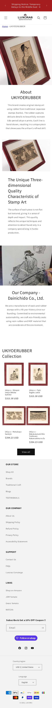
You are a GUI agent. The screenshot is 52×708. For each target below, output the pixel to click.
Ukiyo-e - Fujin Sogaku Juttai (35, 391)
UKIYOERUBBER (17, 26)
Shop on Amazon (14, 590)
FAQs (8, 566)
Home (5, 26)
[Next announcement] (46, 5)
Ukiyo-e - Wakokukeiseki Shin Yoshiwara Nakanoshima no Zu (37, 435)
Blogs (8, 491)
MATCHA (9, 609)
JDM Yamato (11, 597)
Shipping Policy (13, 522)
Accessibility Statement (17, 541)
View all (26, 452)
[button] (6, 18)
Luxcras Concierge (14, 572)
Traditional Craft (13, 485)
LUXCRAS (29, 703)
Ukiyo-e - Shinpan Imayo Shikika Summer (12, 392)
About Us (10, 516)
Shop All (10, 472)
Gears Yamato (12, 603)
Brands (9, 478)
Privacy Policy (12, 535)
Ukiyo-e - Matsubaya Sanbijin (13, 433)
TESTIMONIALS (12, 498)
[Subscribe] (42, 628)
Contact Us (11, 559)
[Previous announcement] (5, 5)
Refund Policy (12, 528)
